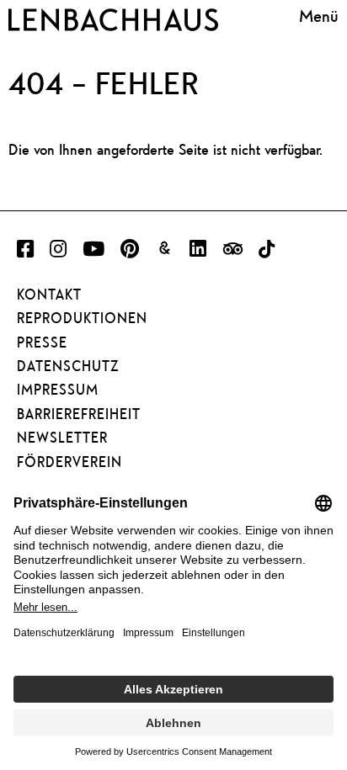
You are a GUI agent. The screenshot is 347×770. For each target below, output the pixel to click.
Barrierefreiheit (79, 414)
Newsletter (62, 437)
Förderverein (69, 462)
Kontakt (49, 294)
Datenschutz (68, 366)
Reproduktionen (82, 318)
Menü (319, 16)
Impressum (58, 389)
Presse (42, 342)
